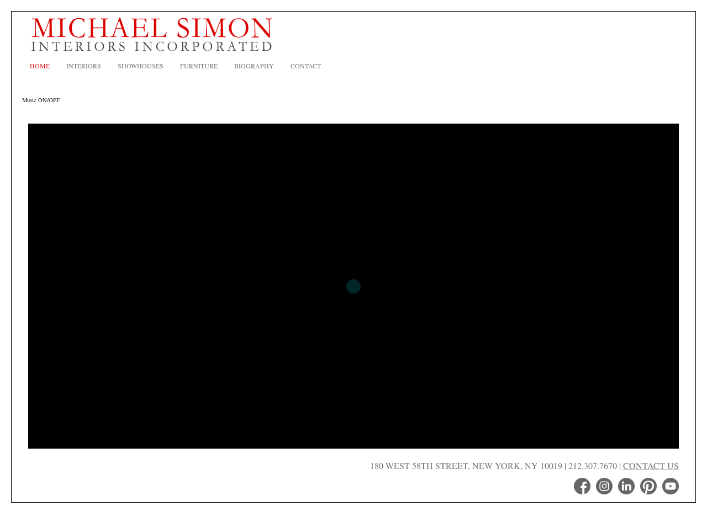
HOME (40, 65)
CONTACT (306, 65)
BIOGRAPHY (254, 65)
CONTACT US (651, 465)
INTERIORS (83, 65)
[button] (662, 286)
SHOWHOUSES (140, 65)
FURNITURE (199, 65)
